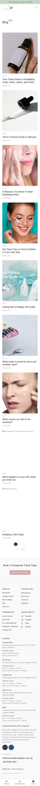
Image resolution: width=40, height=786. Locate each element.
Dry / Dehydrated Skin (9, 623)
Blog (4, 76)
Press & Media (7, 600)
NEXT (23, 549)
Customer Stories (7, 596)
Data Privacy (6, 769)
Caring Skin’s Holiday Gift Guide (18, 307)
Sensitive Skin (6, 630)
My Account (25, 596)
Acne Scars (6, 619)
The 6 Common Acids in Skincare (19, 137)
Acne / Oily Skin (7, 616)
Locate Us (5, 606)
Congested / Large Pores (10, 626)
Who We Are (6, 593)
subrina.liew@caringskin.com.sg (17, 758)
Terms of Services (17, 769)
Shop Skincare (25, 593)
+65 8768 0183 (9, 762)
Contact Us (24, 600)
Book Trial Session (20, 572)
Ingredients (24, 603)
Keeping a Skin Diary (13, 534)
